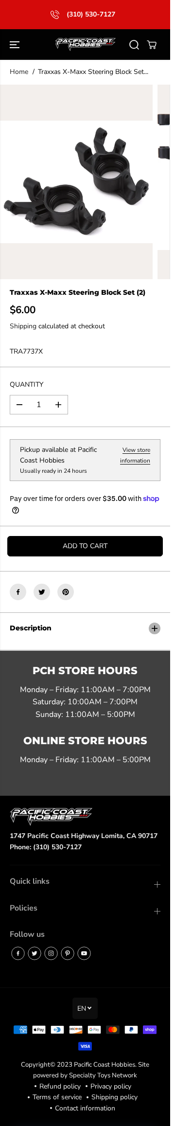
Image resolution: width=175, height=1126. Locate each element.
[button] (15, 44)
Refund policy (60, 1086)
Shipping (23, 326)
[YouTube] (84, 953)
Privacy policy (110, 1086)
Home (19, 71)
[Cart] (151, 45)
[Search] (134, 45)
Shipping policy (114, 1097)
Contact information (85, 1108)
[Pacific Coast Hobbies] (85, 45)
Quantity (26, 384)
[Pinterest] (65, 592)
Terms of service (57, 1097)
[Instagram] (51, 953)
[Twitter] (42, 592)
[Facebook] (18, 592)
